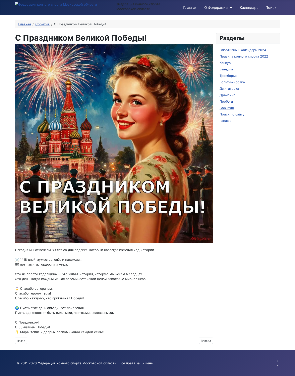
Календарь (249, 7)
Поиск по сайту (232, 114)
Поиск (271, 7)
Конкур (225, 63)
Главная (190, 7)
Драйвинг (227, 95)
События (227, 108)
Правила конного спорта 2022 (244, 56)
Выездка (226, 69)
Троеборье (228, 76)
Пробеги (226, 101)
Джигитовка (229, 89)
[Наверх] (290, 371)
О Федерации (216, 7)
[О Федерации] (230, 7)
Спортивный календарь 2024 (243, 50)
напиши (226, 121)
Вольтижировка (232, 82)
